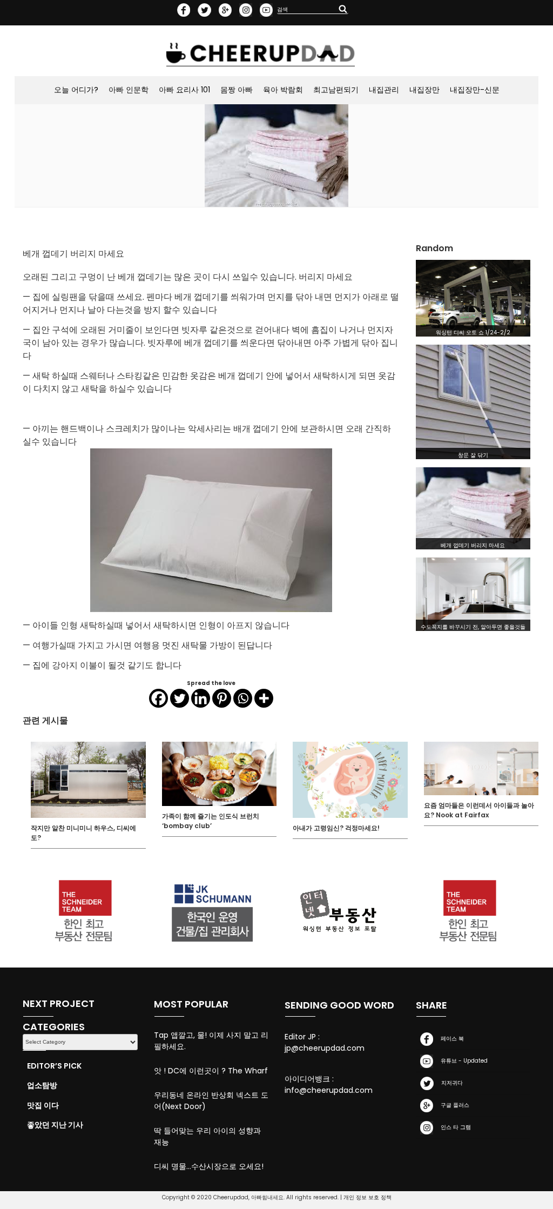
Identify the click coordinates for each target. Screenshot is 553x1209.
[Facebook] (158, 698)
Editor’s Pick (54, 1065)
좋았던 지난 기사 (55, 1124)
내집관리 (384, 89)
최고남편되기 (336, 89)
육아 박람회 (283, 89)
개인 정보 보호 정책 (367, 1197)
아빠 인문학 (129, 89)
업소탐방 (42, 1085)
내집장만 (424, 89)
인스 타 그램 (454, 1127)
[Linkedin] (200, 698)
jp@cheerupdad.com (325, 1048)
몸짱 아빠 (236, 89)
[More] (263, 698)
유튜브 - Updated (462, 1061)
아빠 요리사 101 (184, 89)
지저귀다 (450, 1083)
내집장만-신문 (475, 89)
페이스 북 (450, 1039)
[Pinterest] (221, 698)
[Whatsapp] (242, 698)
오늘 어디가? (76, 89)
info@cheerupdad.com (329, 1090)
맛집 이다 (43, 1105)
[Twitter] (179, 698)
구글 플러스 (453, 1105)
